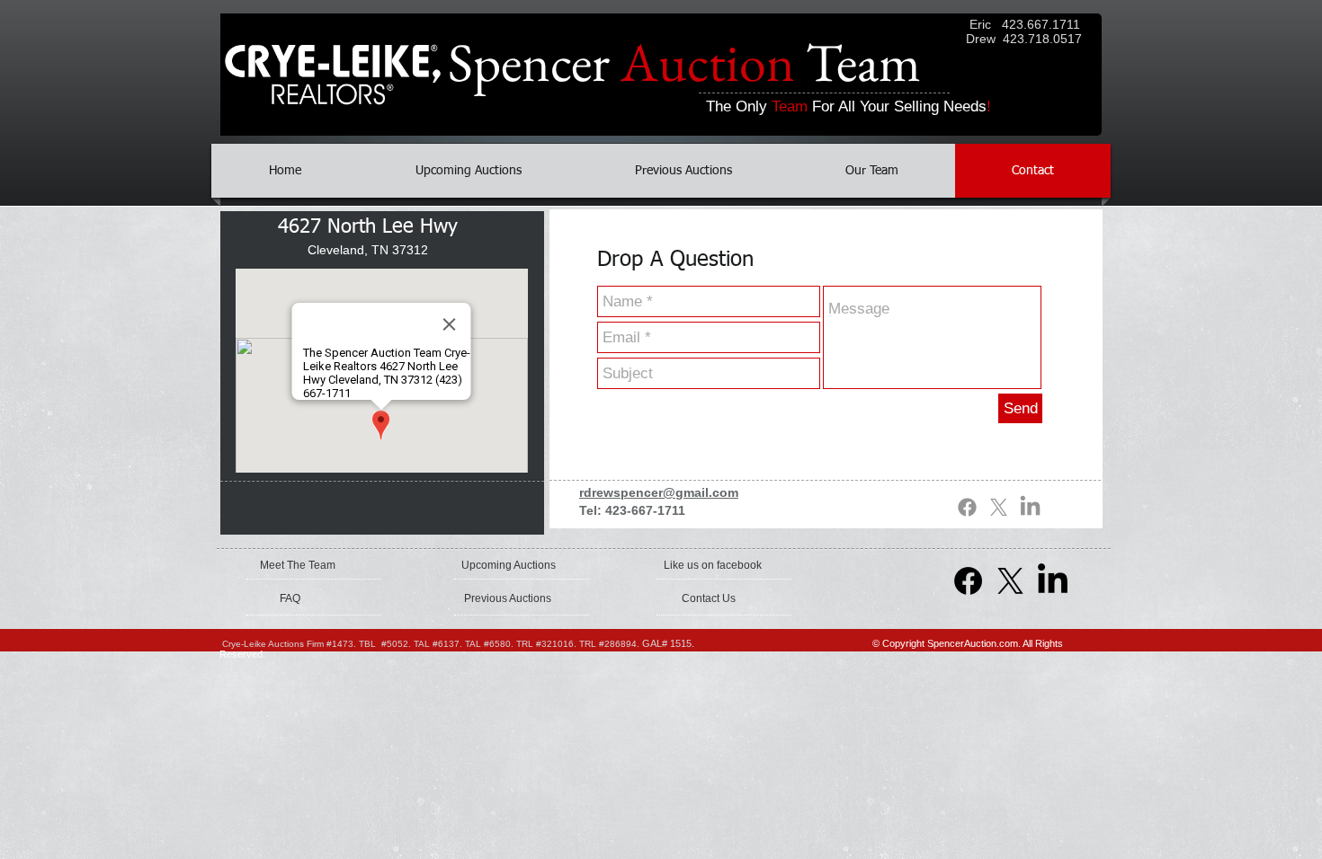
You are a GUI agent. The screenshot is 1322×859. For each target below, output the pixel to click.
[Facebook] (967, 507)
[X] (999, 507)
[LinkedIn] (1030, 507)
